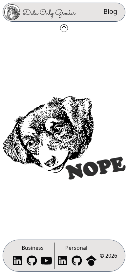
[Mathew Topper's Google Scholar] (91, 261)
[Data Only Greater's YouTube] (46, 261)
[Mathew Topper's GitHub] (76, 261)
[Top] (64, 28)
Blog (110, 11)
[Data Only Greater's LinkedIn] (17, 261)
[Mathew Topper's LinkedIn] (62, 261)
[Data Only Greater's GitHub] (31, 261)
